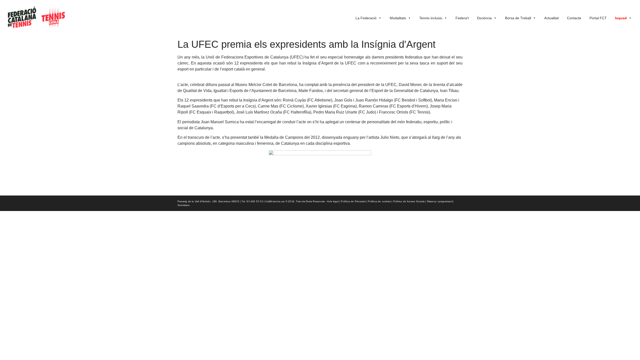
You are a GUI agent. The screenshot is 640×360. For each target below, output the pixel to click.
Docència (484, 18)
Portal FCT (598, 18)
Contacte (574, 18)
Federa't (462, 18)
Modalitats (398, 18)
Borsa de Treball (518, 18)
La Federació (366, 18)
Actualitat (551, 18)
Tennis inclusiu (430, 18)
